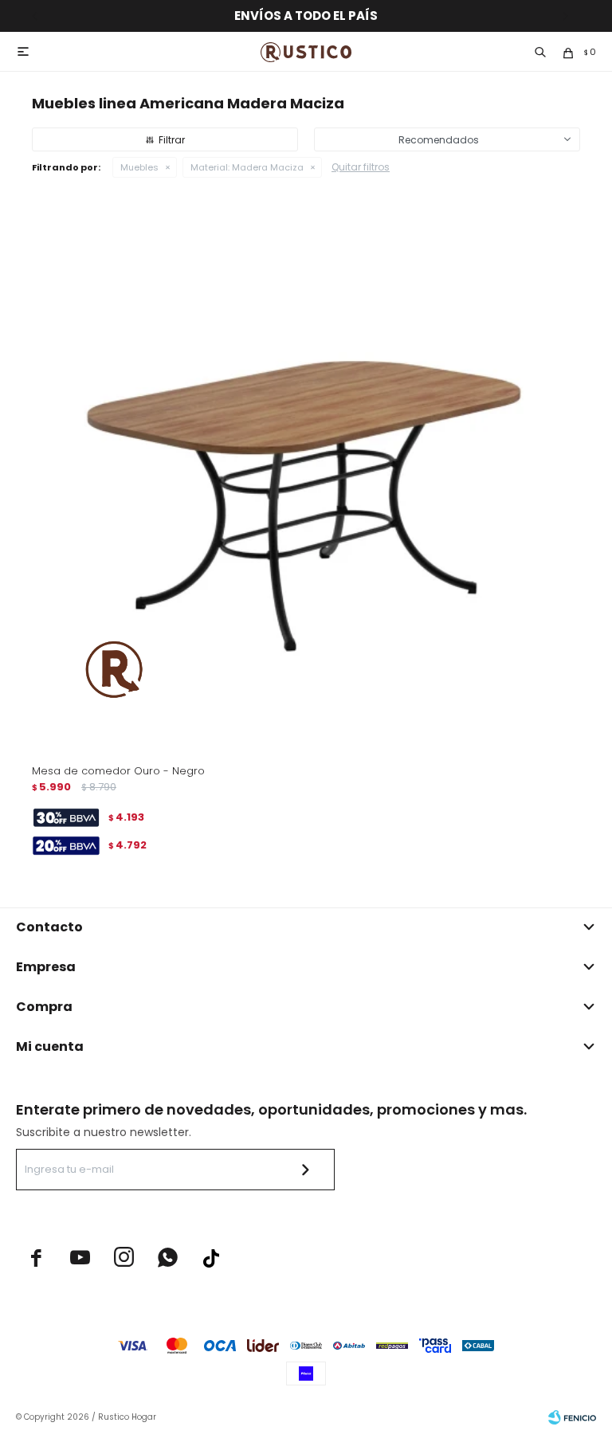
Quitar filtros (361, 167)
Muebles (139, 167)
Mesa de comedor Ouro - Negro (118, 770)
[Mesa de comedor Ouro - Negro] (306, 477)
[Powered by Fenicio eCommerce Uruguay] (572, 1417)
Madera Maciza (247, 167)
